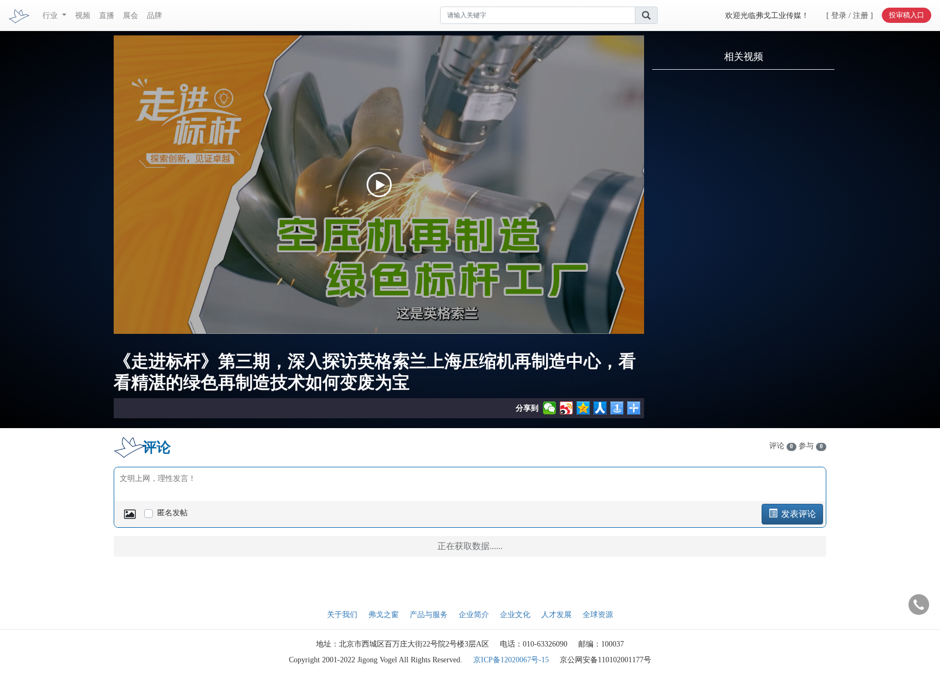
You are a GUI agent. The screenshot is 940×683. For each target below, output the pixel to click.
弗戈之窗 (383, 615)
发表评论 (797, 514)
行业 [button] (51, 15)
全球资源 (598, 615)
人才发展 (556, 615)
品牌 (154, 15)
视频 (82, 15)
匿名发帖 (172, 513)
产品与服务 (429, 615)
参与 (810, 446)
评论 (781, 446)
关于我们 (342, 615)
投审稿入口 (906, 15)
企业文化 (515, 615)
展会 (130, 15)
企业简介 (474, 615)
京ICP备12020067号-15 (511, 660)
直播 (106, 15)
